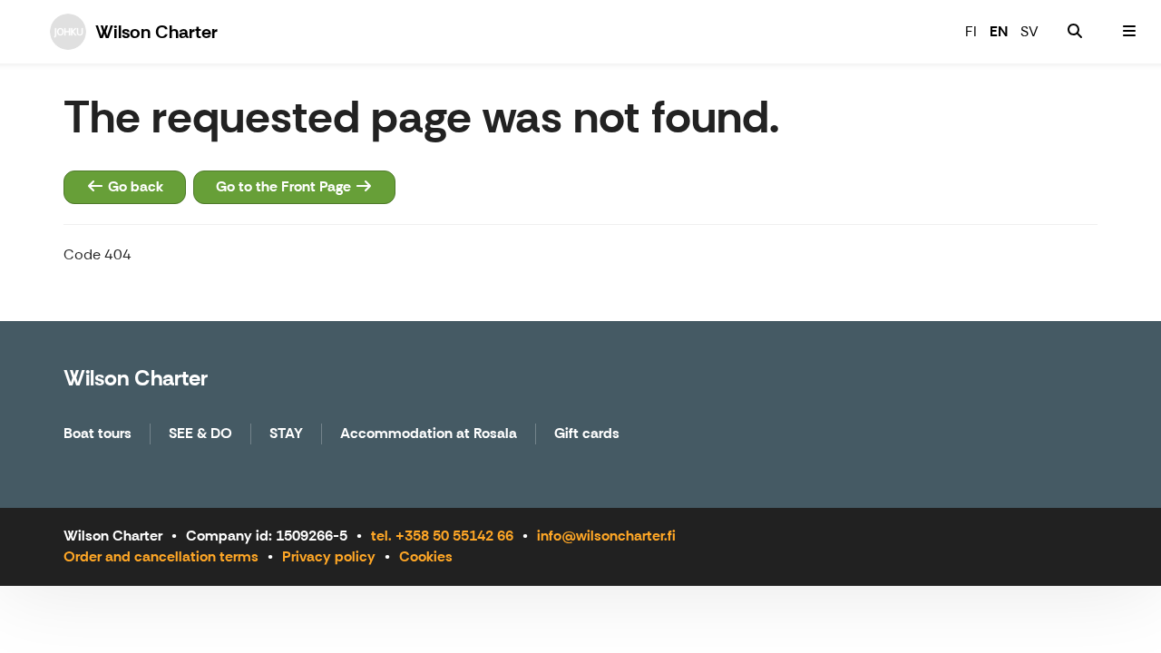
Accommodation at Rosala (428, 434)
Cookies (426, 556)
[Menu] (1129, 31)
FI (971, 31)
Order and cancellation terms (161, 556)
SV (1029, 31)
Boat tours (97, 434)
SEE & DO (200, 434)
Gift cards (587, 434)
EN (999, 31)
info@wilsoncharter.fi (606, 535)
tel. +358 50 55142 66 (442, 535)
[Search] (1075, 31)
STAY (286, 434)
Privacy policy (329, 556)
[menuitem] (1075, 31)
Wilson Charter (135, 378)
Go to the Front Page (285, 186)
